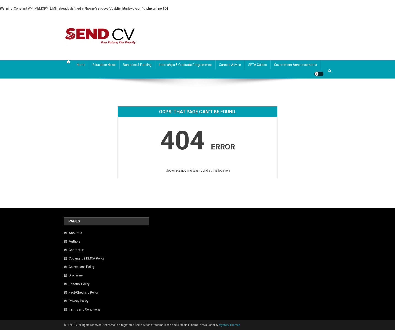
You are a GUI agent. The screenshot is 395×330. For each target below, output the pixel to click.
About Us (75, 233)
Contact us (76, 250)
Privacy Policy (78, 301)
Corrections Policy (82, 267)
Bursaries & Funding (137, 65)
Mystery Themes (229, 325)
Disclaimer (76, 275)
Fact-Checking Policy (84, 292)
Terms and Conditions (84, 309)
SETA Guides (257, 65)
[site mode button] (318, 74)
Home (81, 65)
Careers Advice (230, 65)
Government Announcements (295, 65)
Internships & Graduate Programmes (185, 65)
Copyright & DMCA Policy (86, 258)
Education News (104, 65)
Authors (74, 241)
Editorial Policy (79, 284)
